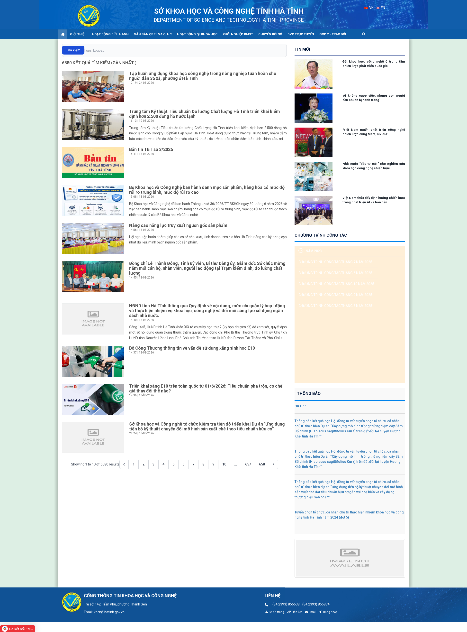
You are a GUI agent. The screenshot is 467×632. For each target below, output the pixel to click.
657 (248, 464)
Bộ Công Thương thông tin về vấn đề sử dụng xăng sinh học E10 (192, 348)
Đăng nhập (329, 612)
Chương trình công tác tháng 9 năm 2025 (335, 295)
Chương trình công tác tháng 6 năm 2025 (335, 273)
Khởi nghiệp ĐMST (238, 34)
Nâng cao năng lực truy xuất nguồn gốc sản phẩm (178, 225)
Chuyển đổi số (270, 34)
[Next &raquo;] (273, 464)
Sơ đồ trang (276, 612)
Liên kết (296, 612)
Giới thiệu (78, 34)
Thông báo (309, 393)
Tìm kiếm (73, 50)
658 (262, 464)
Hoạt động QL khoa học (197, 34)
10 (224, 464)
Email (312, 612)
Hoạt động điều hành (110, 34)
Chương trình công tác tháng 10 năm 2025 (336, 284)
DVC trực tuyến (300, 34)
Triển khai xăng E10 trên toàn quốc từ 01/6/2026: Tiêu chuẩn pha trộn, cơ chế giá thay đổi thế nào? (205, 388)
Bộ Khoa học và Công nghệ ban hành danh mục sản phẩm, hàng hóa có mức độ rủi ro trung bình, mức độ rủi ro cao (207, 190)
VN (371, 8)
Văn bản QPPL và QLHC (153, 34)
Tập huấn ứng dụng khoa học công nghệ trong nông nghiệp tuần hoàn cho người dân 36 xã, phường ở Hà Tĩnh (202, 76)
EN (382, 8)
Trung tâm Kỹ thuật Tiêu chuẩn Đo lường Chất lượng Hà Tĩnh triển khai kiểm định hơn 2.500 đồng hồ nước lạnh (204, 114)
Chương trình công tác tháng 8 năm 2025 (335, 306)
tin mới (302, 49)
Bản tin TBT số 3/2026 (151, 149)
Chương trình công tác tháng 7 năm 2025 (335, 262)
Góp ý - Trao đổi (332, 34)
